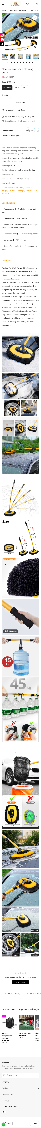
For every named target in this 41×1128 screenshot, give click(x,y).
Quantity (5, 95)
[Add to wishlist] (34, 17)
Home (4, 10)
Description (8, 130)
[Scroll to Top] (37, 1116)
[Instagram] (2, 35)
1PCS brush (7, 87)
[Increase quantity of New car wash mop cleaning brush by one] (36, 95)
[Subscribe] (37, 1075)
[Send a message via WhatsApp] (3, 1124)
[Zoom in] (34, 46)
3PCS (17, 87)
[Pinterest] (2, 39)
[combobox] (7, 1123)
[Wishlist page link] (27, 4)
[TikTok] (2, 44)
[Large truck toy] (26, 1022)
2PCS (24, 87)
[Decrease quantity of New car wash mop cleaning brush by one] (12, 95)
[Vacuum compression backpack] (9, 1022)
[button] (36, 3)
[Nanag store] (15, 3)
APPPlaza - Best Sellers (18, 10)
